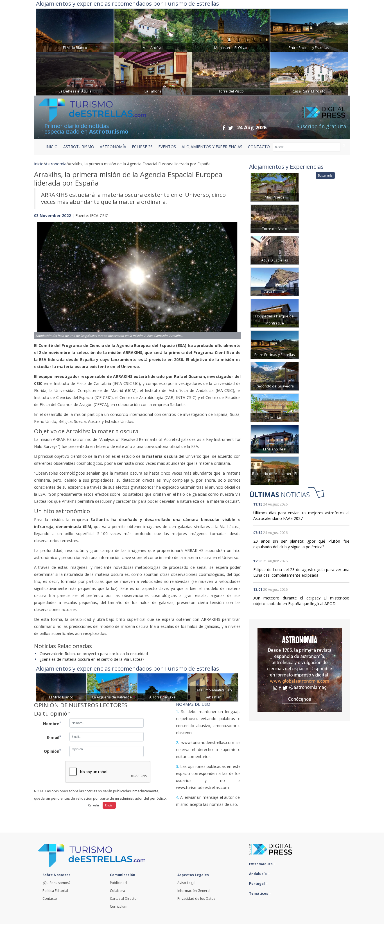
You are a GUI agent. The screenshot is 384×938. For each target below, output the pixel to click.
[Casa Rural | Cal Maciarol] (274, 407)
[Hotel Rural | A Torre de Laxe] (162, 686)
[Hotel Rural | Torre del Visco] (231, 73)
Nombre (52, 723)
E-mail (54, 737)
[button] (49, 275)
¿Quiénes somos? (56, 882)
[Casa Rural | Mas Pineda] (274, 187)
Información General (193, 890)
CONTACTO (259, 146)
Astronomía (55, 163)
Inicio (52, 146)
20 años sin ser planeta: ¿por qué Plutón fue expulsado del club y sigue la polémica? (301, 543)
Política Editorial (55, 890)
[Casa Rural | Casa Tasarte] (274, 281)
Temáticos (259, 893)
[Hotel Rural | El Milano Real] (274, 438)
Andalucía (258, 873)
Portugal (257, 883)
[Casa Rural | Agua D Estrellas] (274, 249)
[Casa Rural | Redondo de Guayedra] (274, 375)
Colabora (117, 890)
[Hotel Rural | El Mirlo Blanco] (75, 29)
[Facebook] (224, 127)
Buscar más (325, 175)
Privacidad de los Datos (196, 898)
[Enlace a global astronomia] (299, 670)
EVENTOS (167, 146)
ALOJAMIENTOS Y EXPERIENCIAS (212, 146)
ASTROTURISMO (78, 146)
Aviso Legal (186, 882)
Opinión (52, 751)
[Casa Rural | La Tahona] (153, 73)
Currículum (118, 906)
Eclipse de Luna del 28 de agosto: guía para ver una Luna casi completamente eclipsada (301, 572)
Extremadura (261, 864)
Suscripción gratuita (321, 126)
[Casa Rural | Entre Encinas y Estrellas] (309, 29)
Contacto (49, 898)
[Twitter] (230, 127)
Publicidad (118, 882)
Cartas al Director (124, 898)
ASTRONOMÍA (113, 146)
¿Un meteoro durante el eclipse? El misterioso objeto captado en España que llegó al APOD (301, 600)
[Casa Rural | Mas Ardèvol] (153, 29)
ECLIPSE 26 (142, 146)
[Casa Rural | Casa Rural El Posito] (309, 73)
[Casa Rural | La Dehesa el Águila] (75, 73)
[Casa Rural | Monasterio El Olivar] (231, 29)
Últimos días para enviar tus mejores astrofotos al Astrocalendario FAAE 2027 (301, 515)
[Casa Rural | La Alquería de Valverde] (112, 686)
